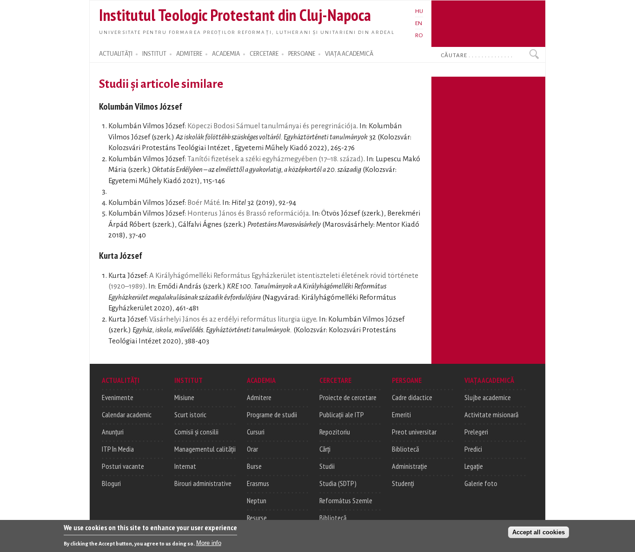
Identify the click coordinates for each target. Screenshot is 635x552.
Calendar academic (127, 414)
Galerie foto (480, 483)
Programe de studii (272, 414)
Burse (254, 466)
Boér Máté (203, 202)
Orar (252, 448)
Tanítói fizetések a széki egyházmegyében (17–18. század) (275, 159)
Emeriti (401, 414)
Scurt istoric (190, 414)
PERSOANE (301, 54)
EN (418, 23)
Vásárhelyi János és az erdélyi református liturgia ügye (232, 319)
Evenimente (117, 397)
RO (419, 35)
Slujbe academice (487, 397)
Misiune (184, 397)
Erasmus (258, 483)
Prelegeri (476, 431)
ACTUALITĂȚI (115, 54)
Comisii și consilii (196, 431)
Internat (185, 466)
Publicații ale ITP (341, 414)
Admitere (259, 397)
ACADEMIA (226, 54)
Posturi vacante (123, 466)
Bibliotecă (332, 517)
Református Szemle (345, 500)
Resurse (257, 517)
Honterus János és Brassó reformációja (248, 213)
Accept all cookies (538, 531)
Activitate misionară (491, 414)
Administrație (409, 466)
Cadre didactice (412, 397)
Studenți (403, 483)
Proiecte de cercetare (348, 397)
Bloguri (111, 483)
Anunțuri (113, 431)
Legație (473, 466)
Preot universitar (414, 431)
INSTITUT (154, 54)
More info (208, 542)
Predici (473, 448)
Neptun (256, 500)
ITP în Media (118, 448)
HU (419, 11)
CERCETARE (264, 54)
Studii (327, 466)
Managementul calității (205, 448)
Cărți (325, 448)
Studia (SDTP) (338, 483)
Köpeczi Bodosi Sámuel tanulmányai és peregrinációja (272, 126)
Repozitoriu (334, 431)
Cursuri (256, 431)
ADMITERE (189, 54)
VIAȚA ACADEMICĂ (349, 54)
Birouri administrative (203, 483)
